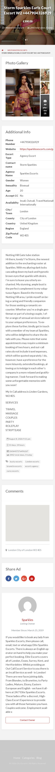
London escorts (32, 461)
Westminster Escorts (14, 27)
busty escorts (16, 461)
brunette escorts (14, 466)
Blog (39, 757)
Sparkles (27, 620)
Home (16, 757)
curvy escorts (13, 471)
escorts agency (31, 466)
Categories (28, 757)
